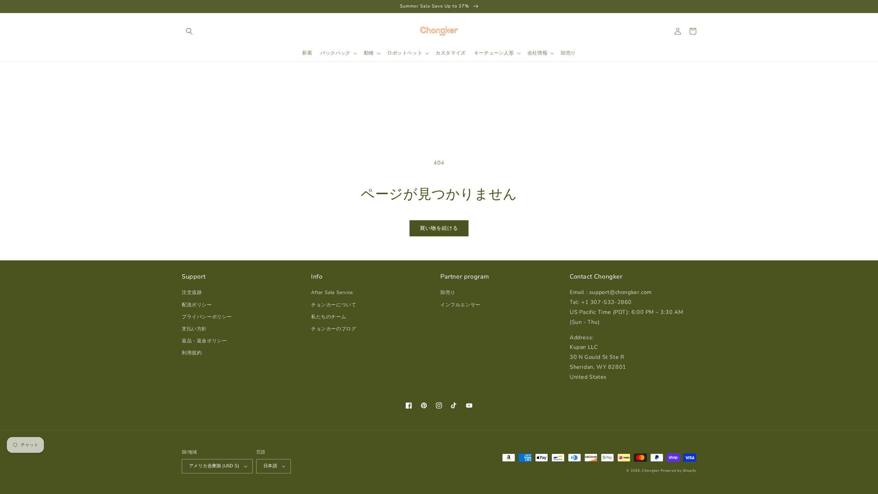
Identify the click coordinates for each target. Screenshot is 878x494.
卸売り (447, 292)
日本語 (270, 466)
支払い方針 (194, 329)
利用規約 (192, 353)
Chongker (651, 470)
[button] (189, 31)
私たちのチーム (328, 317)
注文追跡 (192, 292)
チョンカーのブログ (333, 329)
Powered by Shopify (678, 470)
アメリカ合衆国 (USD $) (214, 466)
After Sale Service (332, 292)
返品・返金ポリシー (204, 341)
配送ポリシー (197, 305)
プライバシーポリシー (207, 317)
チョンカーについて (333, 305)
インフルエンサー (460, 305)
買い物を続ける (439, 228)
